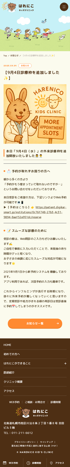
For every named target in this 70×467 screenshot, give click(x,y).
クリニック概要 (13, 382)
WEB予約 (14, 402)
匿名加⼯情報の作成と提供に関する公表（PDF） (35, 445)
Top (5, 56)
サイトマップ (46, 442)
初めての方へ (12, 354)
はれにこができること (17, 363)
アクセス (9, 391)
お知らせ (14, 56)
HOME (7, 345)
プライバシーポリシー (25, 442)
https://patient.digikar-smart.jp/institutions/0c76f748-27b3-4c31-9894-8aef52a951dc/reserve (35, 212)
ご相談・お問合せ (35, 402)
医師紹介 (9, 372)
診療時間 (55, 402)
